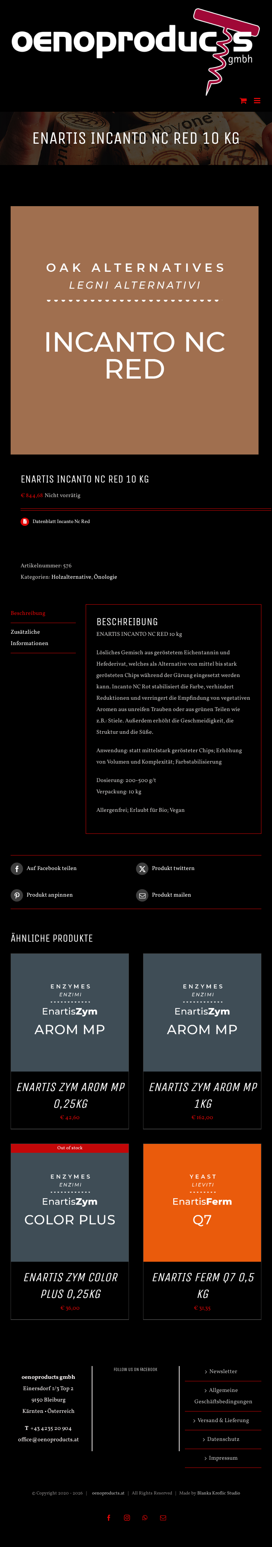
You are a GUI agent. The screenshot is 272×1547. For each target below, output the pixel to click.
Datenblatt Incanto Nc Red (61, 521)
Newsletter (223, 1372)
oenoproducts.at (108, 1493)
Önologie (105, 577)
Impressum (223, 1458)
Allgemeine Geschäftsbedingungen (223, 1396)
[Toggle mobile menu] (257, 100)
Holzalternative (71, 577)
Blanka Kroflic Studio (218, 1493)
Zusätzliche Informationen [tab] (30, 638)
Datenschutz (223, 1439)
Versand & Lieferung (223, 1421)
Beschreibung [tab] (28, 613)
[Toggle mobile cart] (243, 100)
